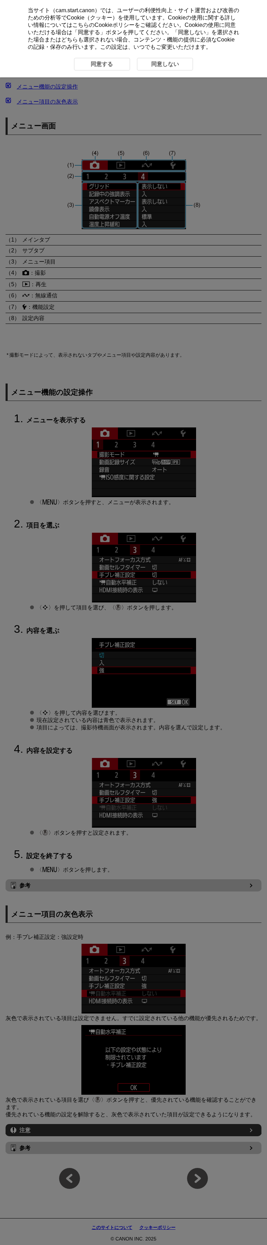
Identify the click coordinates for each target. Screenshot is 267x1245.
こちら (80, 25)
